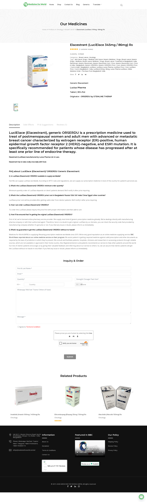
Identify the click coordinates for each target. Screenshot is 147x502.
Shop (59, 4)
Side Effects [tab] (28, 124)
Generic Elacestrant (85, 63)
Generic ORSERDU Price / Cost (109, 65)
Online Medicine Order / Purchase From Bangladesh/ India (101, 70)
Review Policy (113, 446)
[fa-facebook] (75, 74)
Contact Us (68, 4)
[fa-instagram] (79, 486)
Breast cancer (83, 57)
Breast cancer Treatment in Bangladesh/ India (121, 61)
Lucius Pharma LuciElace (118, 69)
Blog (78, 4)
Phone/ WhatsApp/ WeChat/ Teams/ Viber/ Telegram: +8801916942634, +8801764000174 (25, 443)
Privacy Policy (112, 450)
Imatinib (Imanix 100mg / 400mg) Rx (25, 414)
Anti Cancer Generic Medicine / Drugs (108, 59)
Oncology (92, 57)
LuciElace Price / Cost (121, 67)
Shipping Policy (113, 442)
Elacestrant (74, 63)
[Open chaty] (141, 496)
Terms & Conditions (49, 450)
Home (51, 4)
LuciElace (93, 67)
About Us (45, 442)
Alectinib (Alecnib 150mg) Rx (110, 414)
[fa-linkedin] (82, 74)
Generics (86, 4)
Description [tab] (14, 124)
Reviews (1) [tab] (62, 124)
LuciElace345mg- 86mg (102, 69)
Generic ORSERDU (91, 65)
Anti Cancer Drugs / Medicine (84, 59)
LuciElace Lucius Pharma (105, 67)
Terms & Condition (33, 327)
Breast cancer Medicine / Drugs (93, 61)
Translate (96, 4)
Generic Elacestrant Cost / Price (104, 63)
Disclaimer (45, 446)
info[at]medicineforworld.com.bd (24, 450)
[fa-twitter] (79, 74)
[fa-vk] (85, 74)
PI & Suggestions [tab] (45, 124)
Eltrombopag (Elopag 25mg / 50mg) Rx (70, 414)
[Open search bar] (121, 5)
